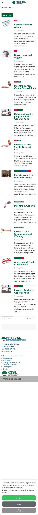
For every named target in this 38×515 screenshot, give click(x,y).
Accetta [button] (18, 498)
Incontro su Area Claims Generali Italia (25, 87)
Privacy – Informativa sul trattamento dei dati (11, 363)
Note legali (6, 360)
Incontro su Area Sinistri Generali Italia (23, 147)
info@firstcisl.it (7, 351)
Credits (5, 369)
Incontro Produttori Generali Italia (24, 291)
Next (8, 318)
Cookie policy (7, 367)
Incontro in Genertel (24, 206)
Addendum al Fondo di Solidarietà (24, 263)
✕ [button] (35, 482)
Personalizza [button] (19, 511)
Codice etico (7, 358)
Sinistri (19, 81)
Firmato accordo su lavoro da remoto (24, 176)
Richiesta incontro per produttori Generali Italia (23, 116)
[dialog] (19, 497)
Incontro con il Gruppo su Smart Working (23, 234)
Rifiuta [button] (19, 505)
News (16, 20)
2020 (5, 7)
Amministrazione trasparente (13, 356)
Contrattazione (18, 201)
